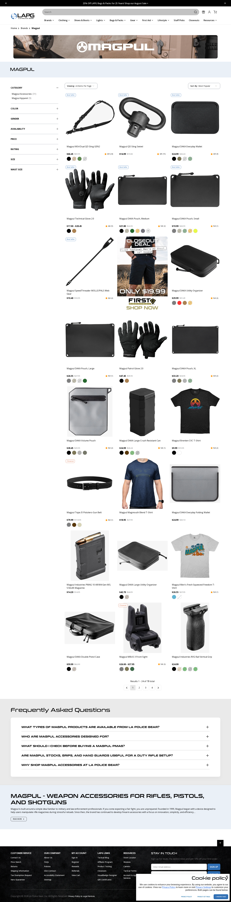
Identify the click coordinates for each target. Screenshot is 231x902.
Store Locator (130, 857)
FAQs (46, 862)
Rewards (75, 866)
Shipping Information (20, 871)
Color (14, 108)
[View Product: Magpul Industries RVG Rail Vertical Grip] (195, 628)
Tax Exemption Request (21, 875)
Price (14, 139)
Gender (15, 118)
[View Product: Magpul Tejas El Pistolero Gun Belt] (90, 483)
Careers (127, 866)
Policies (47, 866)
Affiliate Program (105, 862)
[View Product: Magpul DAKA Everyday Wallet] (195, 117)
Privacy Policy (169, 887)
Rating (15, 149)
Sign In (75, 857)
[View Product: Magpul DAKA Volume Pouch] (90, 411)
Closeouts (102, 871)
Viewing (71, 86)
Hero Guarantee (18, 879)
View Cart (76, 875)
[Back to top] (220, 843)
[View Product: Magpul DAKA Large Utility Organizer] (142, 555)
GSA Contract (50, 871)
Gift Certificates (104, 879)
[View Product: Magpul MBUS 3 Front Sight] (142, 628)
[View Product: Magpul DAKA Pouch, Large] (90, 339)
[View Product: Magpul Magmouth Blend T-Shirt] (142, 483)
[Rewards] (203, 12)
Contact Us (16, 857)
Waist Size (16, 169)
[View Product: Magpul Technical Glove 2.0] (90, 189)
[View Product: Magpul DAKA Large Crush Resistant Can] (142, 411)
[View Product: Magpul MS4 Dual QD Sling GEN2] (90, 117)
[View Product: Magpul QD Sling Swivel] (142, 117)
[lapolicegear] (23, 16)
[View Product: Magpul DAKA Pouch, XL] (195, 339)
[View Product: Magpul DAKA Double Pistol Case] (90, 628)
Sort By (194, 86)
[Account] (209, 12)
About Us (48, 857)
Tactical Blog (103, 857)
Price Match (16, 862)
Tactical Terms (130, 871)
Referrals (75, 871)
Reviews (127, 862)
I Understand (221, 897)
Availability (18, 128)
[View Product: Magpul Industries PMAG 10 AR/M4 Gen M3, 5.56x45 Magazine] (90, 555)
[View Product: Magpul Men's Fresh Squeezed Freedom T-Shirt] (195, 555)
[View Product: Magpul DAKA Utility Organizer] (195, 262)
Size (13, 159)
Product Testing (105, 866)
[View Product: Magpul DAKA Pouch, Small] (195, 189)
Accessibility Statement (54, 875)
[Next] (158, 687)
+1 (148, 231)
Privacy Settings (203, 887)
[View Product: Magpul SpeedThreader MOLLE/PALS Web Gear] (90, 262)
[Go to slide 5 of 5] (225, 3)
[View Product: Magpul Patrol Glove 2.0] (142, 339)
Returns (14, 866)
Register (75, 862)
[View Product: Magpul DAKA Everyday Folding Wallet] (195, 483)
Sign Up (214, 866)
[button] (69, 159)
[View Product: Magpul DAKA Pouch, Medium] (142, 189)
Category (16, 87)
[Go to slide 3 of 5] (6, 3)
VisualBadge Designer (107, 875)
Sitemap (47, 879)
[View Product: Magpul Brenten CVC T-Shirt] (195, 411)
